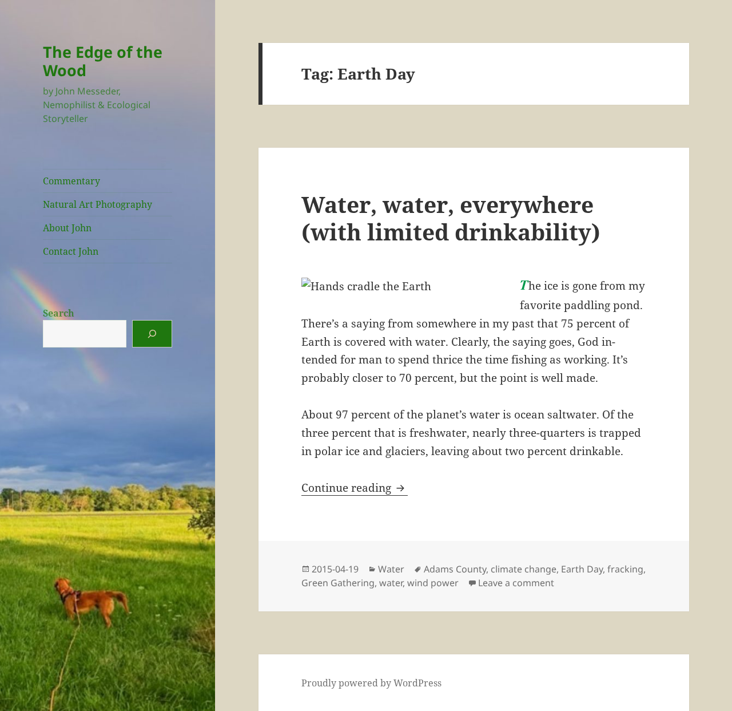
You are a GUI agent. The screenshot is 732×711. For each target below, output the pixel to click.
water (391, 582)
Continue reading (354, 487)
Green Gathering (338, 582)
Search (58, 313)
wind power (433, 582)
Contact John (70, 251)
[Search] (152, 333)
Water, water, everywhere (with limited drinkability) (450, 218)
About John (67, 228)
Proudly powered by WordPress (371, 683)
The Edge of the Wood (102, 61)
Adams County (455, 569)
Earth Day (582, 569)
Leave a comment (516, 582)
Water (391, 569)
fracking (625, 569)
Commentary (71, 181)
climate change (523, 569)
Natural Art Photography (97, 204)
